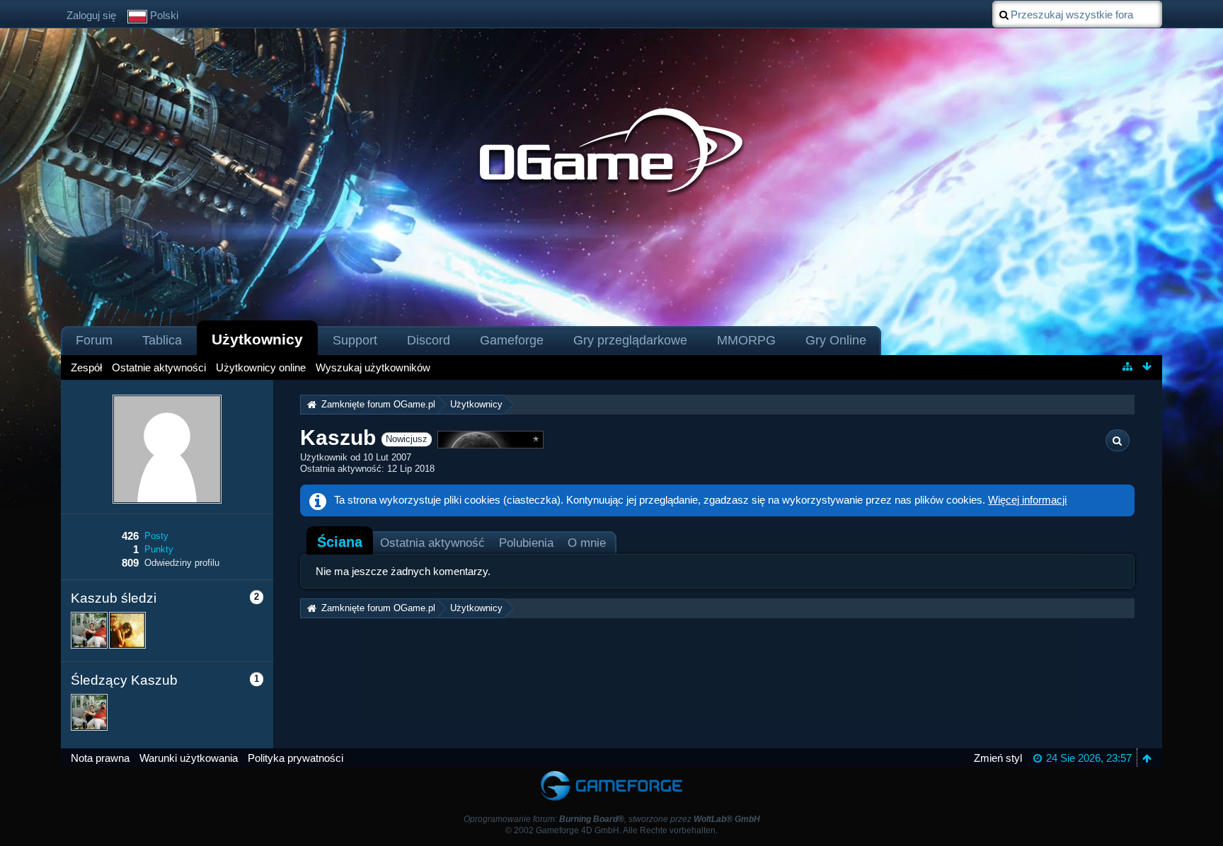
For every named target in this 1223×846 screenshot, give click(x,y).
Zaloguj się (91, 15)
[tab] (339, 541)
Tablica (162, 340)
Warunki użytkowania (188, 758)
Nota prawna (100, 758)
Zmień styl (998, 758)
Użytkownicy (257, 339)
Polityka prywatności (295, 758)
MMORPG (746, 340)
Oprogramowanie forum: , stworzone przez (612, 819)
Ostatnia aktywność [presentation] (432, 542)
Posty (156, 536)
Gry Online (835, 340)
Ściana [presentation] (339, 542)
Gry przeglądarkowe (630, 340)
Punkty (158, 549)
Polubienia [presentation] (526, 542)
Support (355, 340)
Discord (428, 340)
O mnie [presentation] (587, 542)
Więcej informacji (1027, 500)
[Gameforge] (611, 773)
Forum (94, 340)
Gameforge (512, 340)
